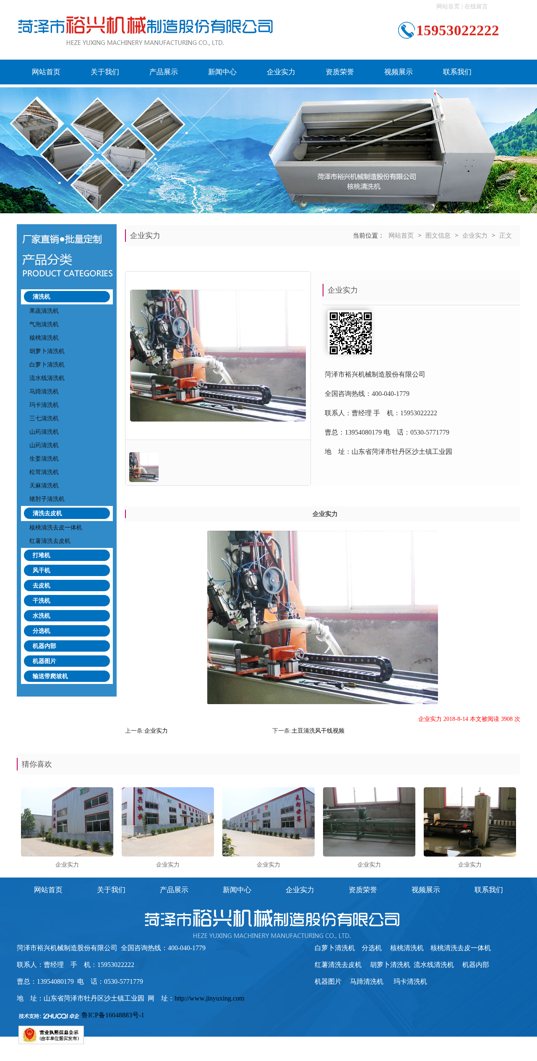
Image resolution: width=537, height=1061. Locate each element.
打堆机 (41, 555)
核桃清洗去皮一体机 (55, 527)
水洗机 (41, 616)
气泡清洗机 (44, 324)
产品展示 (163, 72)
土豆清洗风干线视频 (318, 731)
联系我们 (457, 72)
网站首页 (448, 6)
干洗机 (41, 600)
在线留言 (476, 6)
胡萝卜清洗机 (47, 351)
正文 (505, 235)
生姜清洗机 (44, 459)
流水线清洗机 (47, 378)
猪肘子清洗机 (47, 499)
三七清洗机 (44, 418)
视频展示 (398, 72)
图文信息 (438, 235)
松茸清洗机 (44, 472)
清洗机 (41, 296)
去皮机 (41, 585)
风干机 (41, 570)
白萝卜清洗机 (47, 365)
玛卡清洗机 (44, 405)
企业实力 (281, 72)
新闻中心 (222, 72)
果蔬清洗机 (44, 311)
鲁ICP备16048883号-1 (112, 1015)
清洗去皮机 (47, 513)
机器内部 (44, 646)
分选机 (41, 631)
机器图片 (44, 661)
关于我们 (105, 72)
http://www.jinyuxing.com (209, 998)
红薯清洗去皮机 (49, 541)
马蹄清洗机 (44, 391)
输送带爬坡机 (50, 676)
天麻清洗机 (44, 485)
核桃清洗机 (44, 338)
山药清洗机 (44, 432)
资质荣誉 (340, 72)
